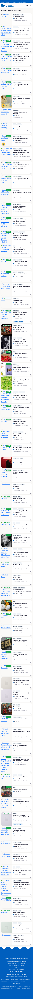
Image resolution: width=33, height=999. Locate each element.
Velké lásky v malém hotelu (20, 844)
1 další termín (18, 824)
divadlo (15, 325)
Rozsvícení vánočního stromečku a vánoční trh (19, 831)
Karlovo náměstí (18, 835)
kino (14, 638)
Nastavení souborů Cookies (23, 988)
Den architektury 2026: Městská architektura (22, 511)
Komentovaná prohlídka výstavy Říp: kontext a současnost (19, 207)
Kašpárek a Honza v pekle (20, 856)
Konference (16, 486)
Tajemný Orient (17, 577)
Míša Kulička (16, 707)
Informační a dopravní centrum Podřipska (22, 304)
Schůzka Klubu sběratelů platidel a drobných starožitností (20, 314)
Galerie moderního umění (20, 211)
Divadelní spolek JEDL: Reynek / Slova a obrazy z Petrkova (21, 802)
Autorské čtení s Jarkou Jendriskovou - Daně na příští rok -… (22, 367)
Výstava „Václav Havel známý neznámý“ (21, 538)
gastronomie (16, 14)
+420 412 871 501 (14, 965)
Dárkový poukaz (3, 1)
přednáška (15, 232)
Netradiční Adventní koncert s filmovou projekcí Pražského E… (21, 884)
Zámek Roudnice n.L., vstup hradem (22, 684)
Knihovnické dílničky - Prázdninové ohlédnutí (19, 248)
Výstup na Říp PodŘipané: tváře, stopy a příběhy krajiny (21, 151)
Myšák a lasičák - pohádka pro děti (21, 99)
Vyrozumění (16, 937)
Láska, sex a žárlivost (19, 498)
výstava (20, 148)
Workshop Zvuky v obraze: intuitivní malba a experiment (21, 746)
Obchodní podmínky (23, 986)
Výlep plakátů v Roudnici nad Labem (22, 1)
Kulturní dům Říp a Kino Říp (20, 331)
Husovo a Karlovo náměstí (20, 265)
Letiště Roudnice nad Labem (21, 48)
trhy (14, 351)
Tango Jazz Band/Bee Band (20, 138)
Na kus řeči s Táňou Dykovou (21, 628)
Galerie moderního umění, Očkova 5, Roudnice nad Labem (22, 156)
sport (17, 54)
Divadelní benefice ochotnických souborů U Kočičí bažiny (21, 591)
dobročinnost (21, 587)
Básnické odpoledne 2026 (20, 616)
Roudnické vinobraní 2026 (20, 261)
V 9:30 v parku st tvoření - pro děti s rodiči (21, 85)
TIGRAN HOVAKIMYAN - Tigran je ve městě (21, 732)
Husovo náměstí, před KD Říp (21, 357)
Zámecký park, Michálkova (20, 20)
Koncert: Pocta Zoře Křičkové (21, 719)
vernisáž (19, 405)
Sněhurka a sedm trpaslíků (20, 525)
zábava (18, 40)
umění (14, 204)
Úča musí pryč (17, 925)
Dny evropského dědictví (20, 274)
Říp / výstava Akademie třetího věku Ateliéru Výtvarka (21, 220)
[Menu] (30, 5)
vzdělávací (15, 110)
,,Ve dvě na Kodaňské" (19, 912)
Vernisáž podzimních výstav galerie (21, 408)
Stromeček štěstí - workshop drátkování (21, 434)
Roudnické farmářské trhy (20, 353)
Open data (8, 988)
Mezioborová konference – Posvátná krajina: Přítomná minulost (20, 235)
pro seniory (16, 218)
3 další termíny (19, 321)
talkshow (20, 626)
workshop (15, 27)
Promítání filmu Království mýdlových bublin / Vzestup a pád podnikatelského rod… (21, 642)
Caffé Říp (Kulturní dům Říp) (21, 34)
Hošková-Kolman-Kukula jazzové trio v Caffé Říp (20, 340)
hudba (22, 14)
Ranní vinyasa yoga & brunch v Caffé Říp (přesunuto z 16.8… (21, 29)
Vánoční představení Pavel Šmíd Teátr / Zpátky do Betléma (22, 869)
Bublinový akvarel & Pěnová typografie (20, 655)
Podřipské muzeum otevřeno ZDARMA (21, 473)
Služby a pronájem (14, 1)
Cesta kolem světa (18, 300)
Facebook (12, 969)
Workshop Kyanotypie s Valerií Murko (21, 287)
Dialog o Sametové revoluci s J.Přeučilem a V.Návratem (20, 551)
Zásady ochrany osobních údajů (9, 986)
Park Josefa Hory (18, 62)
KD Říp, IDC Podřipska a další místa (22, 929)
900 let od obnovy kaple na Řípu (22, 448)
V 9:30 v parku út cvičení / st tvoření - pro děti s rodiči (21, 57)
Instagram (21, 969)
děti (14, 40)
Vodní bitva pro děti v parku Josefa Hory (20, 71)
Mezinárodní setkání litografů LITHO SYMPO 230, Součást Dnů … (22, 760)
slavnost (20, 259)
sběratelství (16, 310)
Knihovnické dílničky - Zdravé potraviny (21, 380)
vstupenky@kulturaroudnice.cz (18, 967)
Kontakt (30, 0)
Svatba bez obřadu (18, 327)
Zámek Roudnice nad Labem (21, 698)
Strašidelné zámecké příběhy (21, 680)
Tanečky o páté (17, 460)
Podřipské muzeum (18, 117)
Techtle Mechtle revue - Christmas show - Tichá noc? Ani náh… (21, 817)
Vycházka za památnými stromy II (20, 113)
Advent (14, 828)
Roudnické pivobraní (18, 16)
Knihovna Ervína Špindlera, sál (21, 253)
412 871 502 (21, 965)
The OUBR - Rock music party (21, 565)
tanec (21, 458)
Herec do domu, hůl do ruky (20, 777)
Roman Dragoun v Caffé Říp (20, 126)
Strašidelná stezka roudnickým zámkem (21, 693)
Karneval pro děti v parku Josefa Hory (22, 193)
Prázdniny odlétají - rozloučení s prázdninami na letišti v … (21, 43)
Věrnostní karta (8, 1)
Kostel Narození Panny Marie (21, 451)
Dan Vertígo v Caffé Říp (19, 421)
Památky (15, 148)
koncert (19, 124)
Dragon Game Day (18, 668)
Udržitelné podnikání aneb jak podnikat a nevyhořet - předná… (21, 395)
